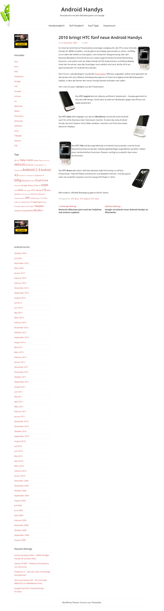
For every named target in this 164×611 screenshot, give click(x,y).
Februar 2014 (20, 283)
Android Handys (82, 9)
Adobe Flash (38, 160)
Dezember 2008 (21, 525)
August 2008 (20, 540)
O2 (42, 198)
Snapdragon (36, 202)
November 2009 (21, 485)
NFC (27, 198)
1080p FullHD (26, 160)
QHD (20, 202)
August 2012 (20, 342)
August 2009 (20, 500)
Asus (16, 66)
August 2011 (20, 387)
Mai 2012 (18, 347)
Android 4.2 (30, 175)
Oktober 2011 (20, 377)
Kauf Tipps (93, 25)
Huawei (17, 91)
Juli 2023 (18, 258)
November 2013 (21, 288)
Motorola (18, 106)
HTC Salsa (95, 198)
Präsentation (100, 74)
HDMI (44, 185)
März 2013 (19, 317)
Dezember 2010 (21, 421)
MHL (49, 190)
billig (17, 180)
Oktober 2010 (20, 431)
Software (18, 126)
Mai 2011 (18, 396)
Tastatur (39, 206)
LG (15, 101)
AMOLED (19, 164)
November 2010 (21, 426)
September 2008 (21, 535)
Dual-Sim (17, 186)
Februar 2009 (20, 520)
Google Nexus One (29, 185)
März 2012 (19, 352)
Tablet (31, 206)
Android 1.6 (41, 165)
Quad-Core (26, 202)
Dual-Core (41, 180)
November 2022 (21, 263)
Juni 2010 (18, 451)
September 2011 (21, 382)
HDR (15, 190)
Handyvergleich (57, 25)
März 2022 (19, 268)
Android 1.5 (31, 164)
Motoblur (17, 194)
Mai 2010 (18, 456)
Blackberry (26, 180)
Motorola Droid (26, 194)
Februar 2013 (20, 322)
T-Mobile (18, 135)
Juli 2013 (18, 302)
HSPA (20, 190)
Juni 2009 (18, 510)
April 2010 (18, 461)
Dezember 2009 (21, 480)
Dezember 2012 (21, 327)
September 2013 (21, 293)
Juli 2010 (18, 446)
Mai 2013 (18, 312)
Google (17, 81)
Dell (16, 71)
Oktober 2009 (20, 490)
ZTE (15, 145)
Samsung (18, 121)
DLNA (33, 181)
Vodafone (18, 211)
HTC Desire (27, 190)
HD (39, 186)
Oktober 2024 (20, 253)
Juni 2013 (18, 307)
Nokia (16, 111)
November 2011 (21, 372)
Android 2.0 (18, 170)
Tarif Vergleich (76, 25)
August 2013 (20, 298)
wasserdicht (27, 210)
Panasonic (18, 116)
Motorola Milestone (38, 194)
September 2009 (21, 495)
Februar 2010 (20, 471)
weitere (17, 140)
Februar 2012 (20, 357)
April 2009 (18, 515)
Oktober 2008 (20, 530)
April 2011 (18, 401)
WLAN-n (38, 210)
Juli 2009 (18, 505)
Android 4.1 (22, 175)
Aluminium (46, 160)
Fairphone (18, 76)
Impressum (109, 25)
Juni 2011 (18, 391)
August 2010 (20, 441)
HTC (86, 43)
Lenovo (17, 96)
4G (15, 160)
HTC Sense (36, 190)
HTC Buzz (75, 198)
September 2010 (21, 436)
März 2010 (19, 466)
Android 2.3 (31, 169)
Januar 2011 (19, 416)
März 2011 (19, 406)
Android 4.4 (39, 175)
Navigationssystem (19, 198)
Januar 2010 (19, 476)
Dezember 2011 (21, 367)
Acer (16, 61)
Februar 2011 (20, 411)
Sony (16, 131)
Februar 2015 (20, 278)
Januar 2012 (19, 362)
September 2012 (21, 337)
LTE (44, 190)
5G (18, 160)
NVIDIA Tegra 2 (35, 198)
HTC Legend (85, 198)
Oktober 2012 (20, 332)
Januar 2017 (19, 273)
